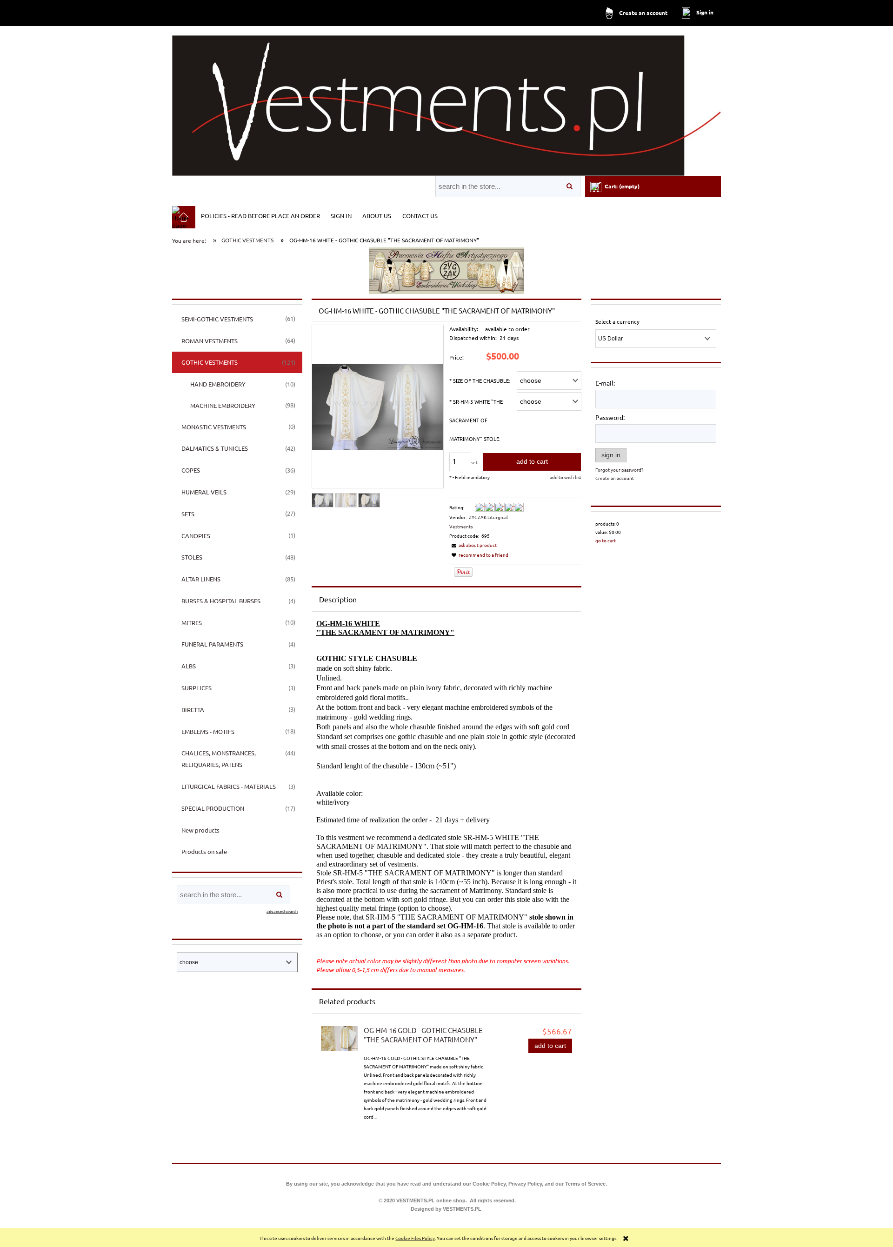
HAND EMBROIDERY (218, 384)
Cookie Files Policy (415, 1237)
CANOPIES (195, 536)
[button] (473, 544)
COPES (190, 470)
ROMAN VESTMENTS (209, 341)
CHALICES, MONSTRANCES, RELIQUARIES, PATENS (218, 758)
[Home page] (446, 101)
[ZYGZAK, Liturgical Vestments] (446, 270)
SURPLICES (196, 688)
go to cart (605, 540)
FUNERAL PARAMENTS (212, 644)
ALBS (188, 666)
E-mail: (605, 383)
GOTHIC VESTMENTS (209, 362)
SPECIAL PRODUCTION (212, 808)
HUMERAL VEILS (204, 492)
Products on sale (204, 851)
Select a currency (617, 321)
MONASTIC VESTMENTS (213, 427)
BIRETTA (192, 710)
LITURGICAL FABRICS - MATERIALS (228, 786)
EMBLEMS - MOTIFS (207, 731)
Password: (610, 417)
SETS (187, 514)
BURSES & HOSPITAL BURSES (220, 601)
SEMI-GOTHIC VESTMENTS (217, 319)
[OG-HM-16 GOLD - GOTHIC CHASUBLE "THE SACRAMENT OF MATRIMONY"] (339, 1038)
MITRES (191, 623)
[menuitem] (260, 215)
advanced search (282, 911)
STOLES (191, 557)
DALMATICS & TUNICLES (214, 448)
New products (200, 830)
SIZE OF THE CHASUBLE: (479, 380)
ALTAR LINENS (200, 579)
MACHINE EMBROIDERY (222, 405)
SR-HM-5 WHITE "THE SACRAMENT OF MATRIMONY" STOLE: (476, 420)
